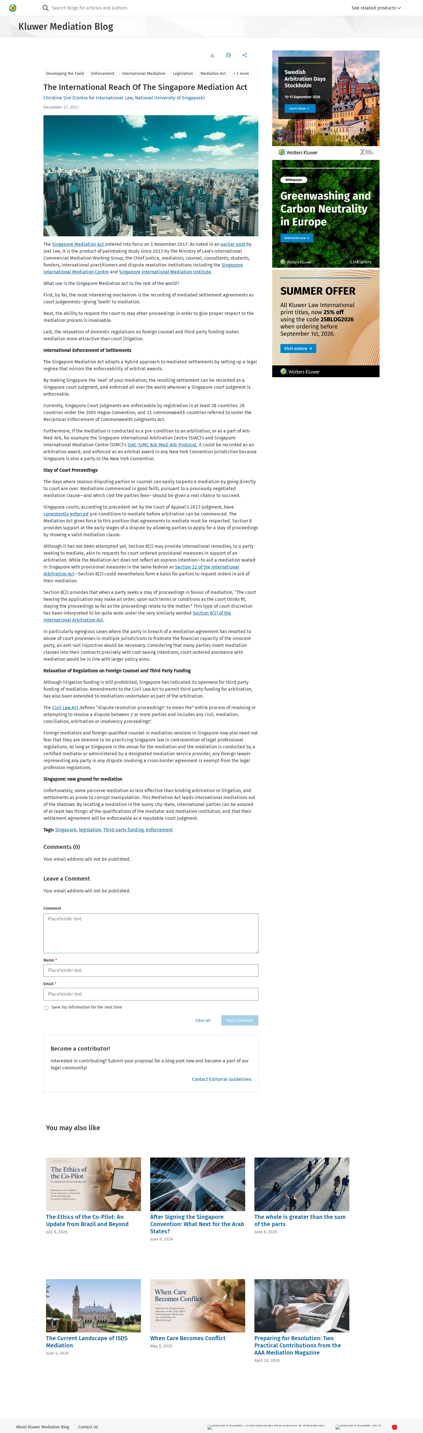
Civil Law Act (65, 707)
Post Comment (239, 1020)
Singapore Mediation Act (78, 244)
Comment (52, 908)
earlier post (233, 244)
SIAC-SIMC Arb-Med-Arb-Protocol (161, 445)
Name (50, 960)
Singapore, (66, 829)
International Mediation (143, 73)
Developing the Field (65, 73)
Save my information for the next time (87, 1007)
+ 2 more (241, 73)
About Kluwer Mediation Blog (42, 1427)
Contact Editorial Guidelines (221, 1079)
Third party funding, (124, 829)
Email (49, 983)
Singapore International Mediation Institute (165, 272)
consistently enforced (66, 514)
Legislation (183, 73)
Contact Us (88, 1427)
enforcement (159, 829)
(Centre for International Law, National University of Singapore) (139, 98)
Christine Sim (57, 98)
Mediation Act (213, 73)
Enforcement (103, 73)
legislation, (90, 829)
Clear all (202, 1020)
